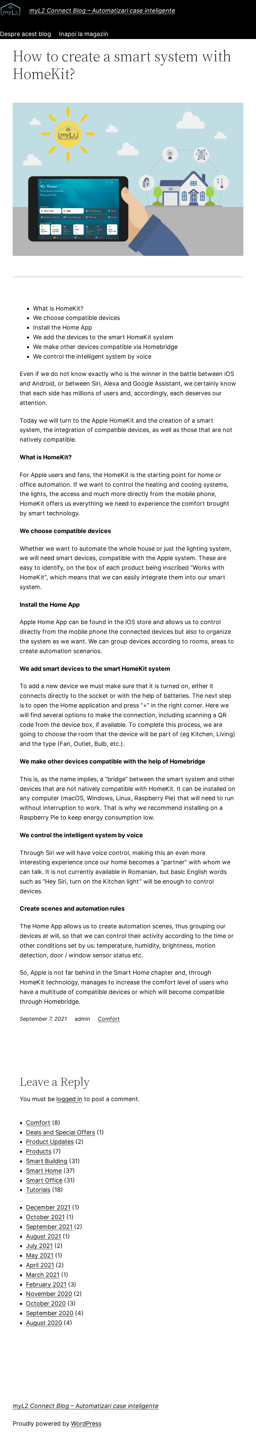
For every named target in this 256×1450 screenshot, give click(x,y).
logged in (69, 1098)
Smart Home (44, 1170)
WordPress (86, 1423)
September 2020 (49, 1313)
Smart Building (46, 1160)
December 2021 (48, 1207)
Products (38, 1151)
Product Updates (50, 1141)
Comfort (109, 1018)
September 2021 (49, 1226)
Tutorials (38, 1189)
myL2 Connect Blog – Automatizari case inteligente (102, 10)
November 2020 (49, 1293)
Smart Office (44, 1180)
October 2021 (45, 1217)
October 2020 (46, 1303)
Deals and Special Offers (60, 1132)
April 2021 (40, 1265)
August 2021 (43, 1236)
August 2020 (44, 1322)
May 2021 (39, 1255)
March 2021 (42, 1274)
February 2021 (46, 1284)
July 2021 (39, 1245)
